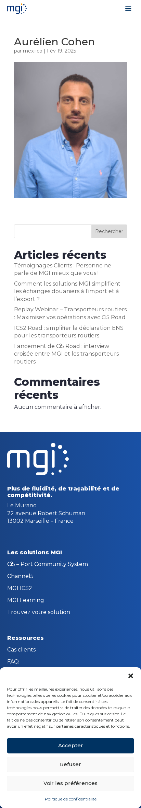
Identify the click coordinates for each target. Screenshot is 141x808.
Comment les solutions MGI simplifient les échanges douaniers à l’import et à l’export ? (67, 291)
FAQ (13, 662)
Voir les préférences (70, 783)
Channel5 (20, 576)
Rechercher (109, 231)
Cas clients (21, 650)
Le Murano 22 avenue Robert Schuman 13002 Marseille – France (46, 513)
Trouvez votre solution (38, 612)
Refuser (70, 764)
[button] (130, 675)
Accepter (70, 745)
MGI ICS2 (19, 588)
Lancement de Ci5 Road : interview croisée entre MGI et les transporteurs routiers (66, 354)
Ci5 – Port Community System (47, 564)
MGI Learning (25, 600)
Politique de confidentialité (71, 798)
